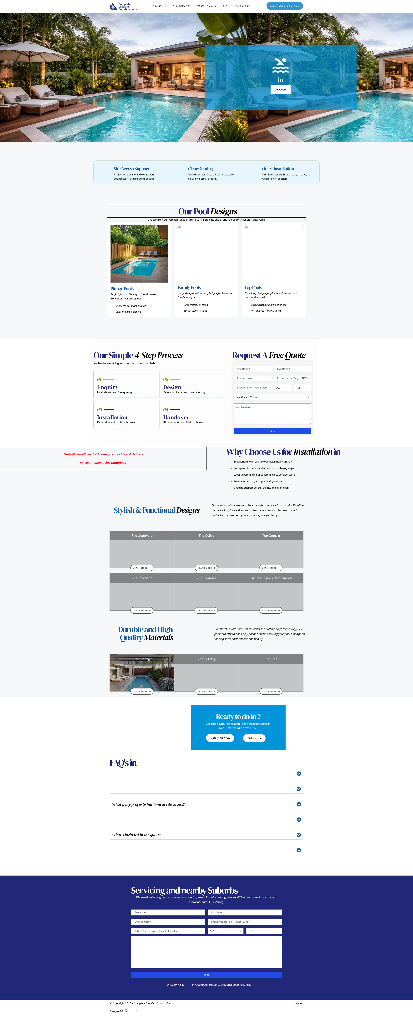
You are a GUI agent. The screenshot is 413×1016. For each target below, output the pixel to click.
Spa (271, 659)
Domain (271, 536)
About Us (159, 6)
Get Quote (281, 89)
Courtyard (142, 536)
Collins (206, 536)
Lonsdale (206, 578)
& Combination (271, 578)
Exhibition (142, 578)
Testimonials (206, 6)
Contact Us (242, 6)
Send (273, 431)
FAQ (225, 6)
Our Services (182, 6)
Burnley (207, 659)
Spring (142, 659)
